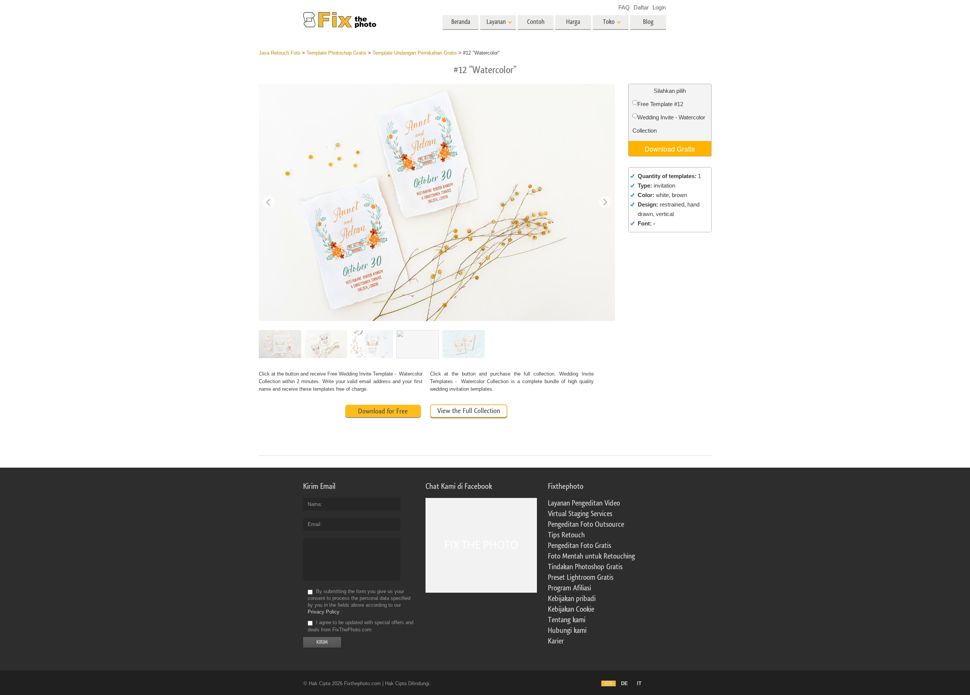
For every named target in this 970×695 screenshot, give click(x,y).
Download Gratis (670, 148)
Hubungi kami (567, 630)
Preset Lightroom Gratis (580, 577)
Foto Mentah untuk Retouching (591, 556)
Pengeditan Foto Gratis (579, 545)
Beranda (460, 22)
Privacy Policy (324, 612)
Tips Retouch (566, 535)
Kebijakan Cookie (571, 609)
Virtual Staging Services (580, 514)
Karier (556, 641)
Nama (314, 504)
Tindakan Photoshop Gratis (585, 567)
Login (659, 7)
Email (314, 524)
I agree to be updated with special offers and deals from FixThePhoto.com (360, 626)
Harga (573, 22)
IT (639, 683)
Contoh (535, 22)
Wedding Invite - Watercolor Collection (668, 124)
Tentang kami (566, 620)
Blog (648, 22)
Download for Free (383, 411)
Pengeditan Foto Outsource (586, 524)
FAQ (624, 7)
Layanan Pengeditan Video (584, 503)
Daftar (641, 7)
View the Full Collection (468, 410)
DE (624, 683)
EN (608, 683)
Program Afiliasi (569, 588)
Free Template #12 (660, 104)
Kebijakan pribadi (572, 599)
